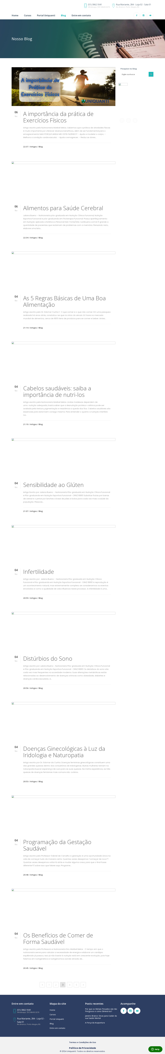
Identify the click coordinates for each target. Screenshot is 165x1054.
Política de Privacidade (82, 1048)
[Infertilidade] (63, 544)
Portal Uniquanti (57, 1019)
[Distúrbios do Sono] (63, 631)
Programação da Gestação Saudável (57, 845)
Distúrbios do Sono (47, 658)
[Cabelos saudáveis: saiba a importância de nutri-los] (63, 361)
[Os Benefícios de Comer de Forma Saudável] (63, 908)
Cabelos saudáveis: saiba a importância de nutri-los (57, 391)
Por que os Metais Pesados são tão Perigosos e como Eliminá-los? (101, 1010)
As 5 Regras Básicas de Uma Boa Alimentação (64, 301)
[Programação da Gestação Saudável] (63, 814)
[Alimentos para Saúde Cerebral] (63, 180)
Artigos (33, 146)
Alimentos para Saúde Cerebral (63, 208)
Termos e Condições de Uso (82, 1042)
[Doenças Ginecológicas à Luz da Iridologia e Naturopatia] (63, 721)
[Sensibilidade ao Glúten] (63, 457)
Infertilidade (38, 571)
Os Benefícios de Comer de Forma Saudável (58, 938)
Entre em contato (57, 1028)
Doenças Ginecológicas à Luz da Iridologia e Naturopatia (64, 752)
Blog (41, 146)
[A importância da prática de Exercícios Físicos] (63, 86)
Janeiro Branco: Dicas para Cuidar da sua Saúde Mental (101, 1017)
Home (52, 1010)
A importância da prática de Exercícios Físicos (58, 117)
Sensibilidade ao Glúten (53, 485)
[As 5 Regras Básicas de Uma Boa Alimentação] (63, 271)
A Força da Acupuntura (95, 1022)
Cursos (53, 1014)
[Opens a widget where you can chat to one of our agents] (155, 1049)
